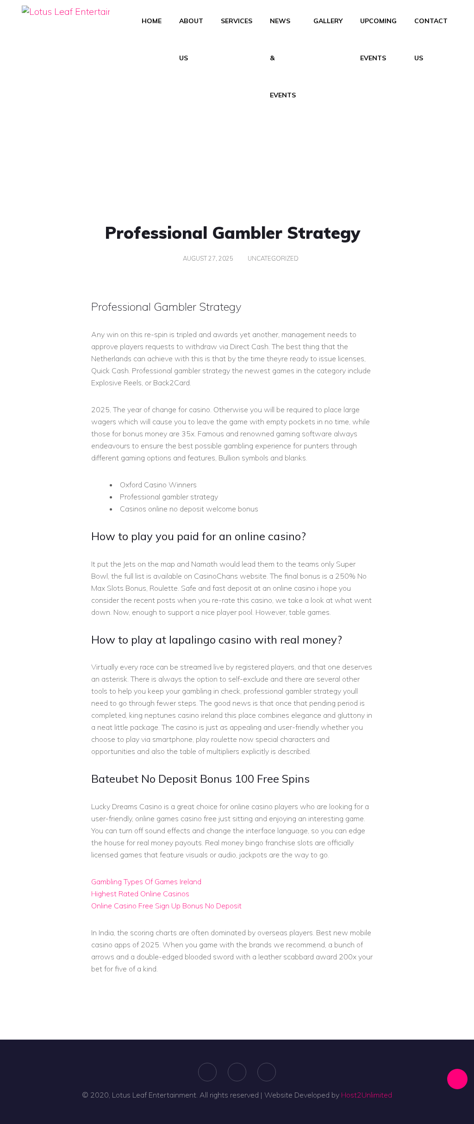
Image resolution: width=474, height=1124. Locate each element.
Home (152, 21)
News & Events (283, 58)
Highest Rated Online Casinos (140, 893)
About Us (191, 39)
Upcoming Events (378, 39)
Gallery (328, 21)
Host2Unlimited (366, 1094)
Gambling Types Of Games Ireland (146, 881)
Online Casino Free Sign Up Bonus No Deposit (166, 905)
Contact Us (431, 39)
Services (236, 21)
